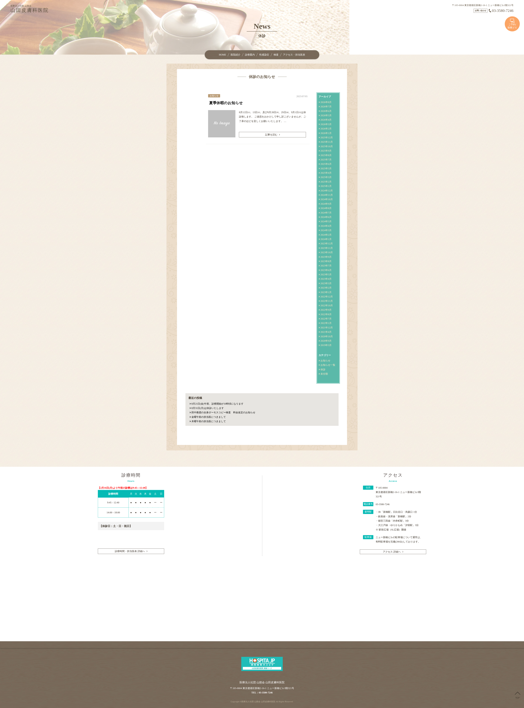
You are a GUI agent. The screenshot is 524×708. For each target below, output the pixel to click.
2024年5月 (326, 221)
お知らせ (325, 360)
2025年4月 (326, 173)
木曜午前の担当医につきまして (208, 421)
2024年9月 (326, 203)
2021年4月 (326, 332)
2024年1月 (326, 239)
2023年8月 (326, 261)
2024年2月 (326, 234)
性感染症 (264, 54)
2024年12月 (327, 190)
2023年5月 (326, 274)
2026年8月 (326, 102)
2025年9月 (326, 150)
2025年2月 (326, 181)
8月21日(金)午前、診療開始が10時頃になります (217, 403)
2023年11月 (327, 248)
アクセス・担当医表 (294, 54)
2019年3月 (326, 345)
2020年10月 (327, 336)
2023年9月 (326, 257)
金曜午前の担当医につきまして (208, 417)
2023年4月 (326, 279)
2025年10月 (327, 146)
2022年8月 (326, 314)
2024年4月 (326, 226)
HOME (222, 54)
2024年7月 (326, 212)
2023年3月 (326, 283)
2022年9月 (326, 309)
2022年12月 (327, 296)
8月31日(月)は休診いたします (207, 408)
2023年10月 (327, 252)
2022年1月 (326, 323)
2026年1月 (326, 133)
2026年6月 (326, 111)
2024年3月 (326, 230)
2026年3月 (326, 124)
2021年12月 (327, 327)
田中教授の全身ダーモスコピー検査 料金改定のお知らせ (223, 412)
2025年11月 (327, 142)
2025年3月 (326, 177)
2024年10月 (327, 199)
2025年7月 (326, 159)
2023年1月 (326, 292)
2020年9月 (326, 340)
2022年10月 (327, 305)
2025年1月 (326, 186)
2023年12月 (327, 243)
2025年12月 (327, 137)
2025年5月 (326, 168)
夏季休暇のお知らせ (226, 103)
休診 (323, 369)
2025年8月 (326, 155)
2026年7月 (326, 106)
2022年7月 (326, 318)
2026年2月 (326, 128)
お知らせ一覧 (328, 365)
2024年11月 (327, 195)
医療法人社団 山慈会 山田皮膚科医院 (258, 701)
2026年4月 (326, 119)
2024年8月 (326, 208)
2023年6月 (326, 270)
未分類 (324, 373)
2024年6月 (326, 217)
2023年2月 (326, 287)
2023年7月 (326, 265)
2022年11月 (327, 301)
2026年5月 (326, 115)
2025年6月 (326, 164)
